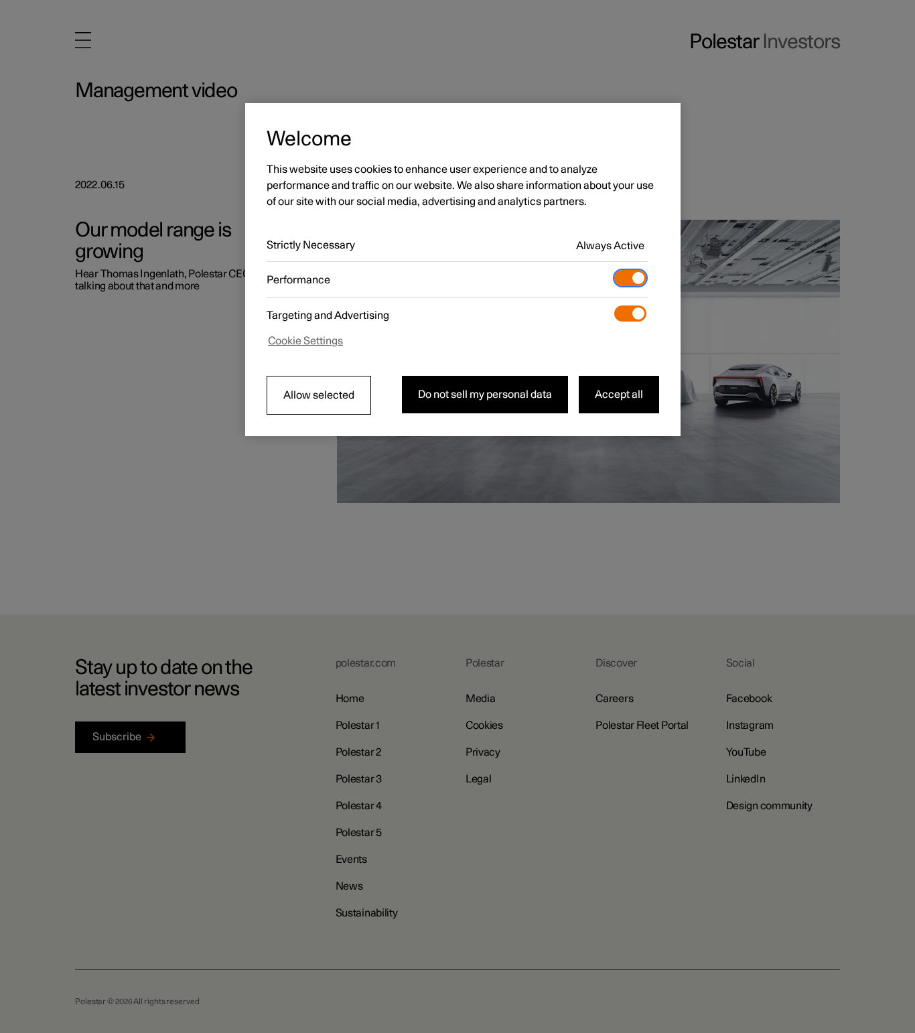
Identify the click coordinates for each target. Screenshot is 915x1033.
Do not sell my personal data (485, 394)
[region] (463, 269)
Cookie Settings (305, 341)
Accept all (619, 394)
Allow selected (318, 395)
